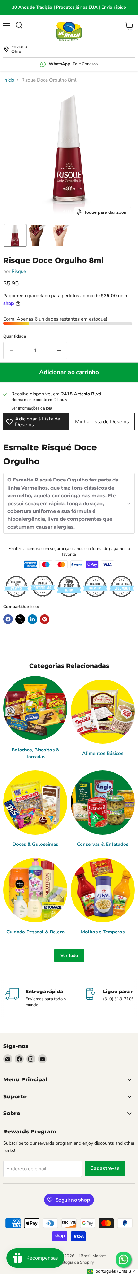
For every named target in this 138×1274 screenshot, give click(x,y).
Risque (19, 271)
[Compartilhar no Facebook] (8, 619)
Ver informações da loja (31, 408)
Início (8, 80)
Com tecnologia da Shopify (69, 1262)
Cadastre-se (105, 1168)
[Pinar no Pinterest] (44, 619)
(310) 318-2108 (118, 999)
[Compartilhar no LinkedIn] (32, 619)
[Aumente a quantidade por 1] (59, 350)
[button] (15, 235)
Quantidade (14, 336)
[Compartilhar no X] (20, 619)
